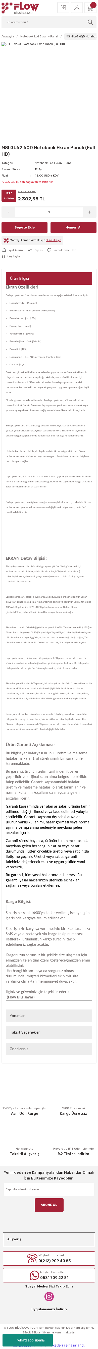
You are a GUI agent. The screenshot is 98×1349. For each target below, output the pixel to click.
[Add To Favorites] (61, 250)
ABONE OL (49, 1205)
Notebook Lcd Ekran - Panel (53, 163)
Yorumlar (17, 1016)
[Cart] (90, 8)
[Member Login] (77, 8)
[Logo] (20, 8)
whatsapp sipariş (31, 1340)
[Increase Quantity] (89, 212)
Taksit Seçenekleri (25, 1032)
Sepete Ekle (25, 227)
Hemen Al (73, 227)
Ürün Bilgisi (19, 278)
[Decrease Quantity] (8, 212)
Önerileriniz (19, 1049)
